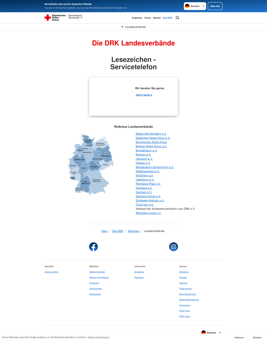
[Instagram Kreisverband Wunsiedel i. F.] (173, 246)
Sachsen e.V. (144, 192)
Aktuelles (139, 277)
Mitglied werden (97, 271)
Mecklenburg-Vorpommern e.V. (155, 167)
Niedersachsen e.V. (148, 171)
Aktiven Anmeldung (99, 277)
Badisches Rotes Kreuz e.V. (153, 138)
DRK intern (184, 316)
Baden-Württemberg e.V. (151, 134)
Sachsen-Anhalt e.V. (148, 196)
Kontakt (183, 277)
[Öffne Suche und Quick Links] (177, 18)
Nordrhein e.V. (144, 175)
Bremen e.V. (143, 154)
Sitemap (183, 283)
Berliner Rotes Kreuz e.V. (151, 146)
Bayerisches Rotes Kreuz (151, 142)
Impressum (184, 305)
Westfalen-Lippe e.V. (148, 213)
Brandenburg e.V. (146, 150)
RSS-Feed (184, 310)
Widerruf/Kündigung (189, 299)
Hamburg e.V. (144, 159)
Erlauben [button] (257, 337)
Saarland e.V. (144, 188)
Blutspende (95, 294)
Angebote (137, 17)
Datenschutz (185, 288)
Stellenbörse (95, 288)
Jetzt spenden (51, 271)
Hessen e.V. (143, 163)
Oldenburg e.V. (145, 179)
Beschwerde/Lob (187, 294)
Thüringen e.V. (145, 204)
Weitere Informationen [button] (99, 337)
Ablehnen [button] (239, 337)
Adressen (184, 271)
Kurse (147, 17)
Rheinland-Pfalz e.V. (148, 184)
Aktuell (156, 17)
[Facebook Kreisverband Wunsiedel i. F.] (93, 246)
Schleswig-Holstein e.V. (150, 200)
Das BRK (167, 17)
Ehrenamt (94, 283)
